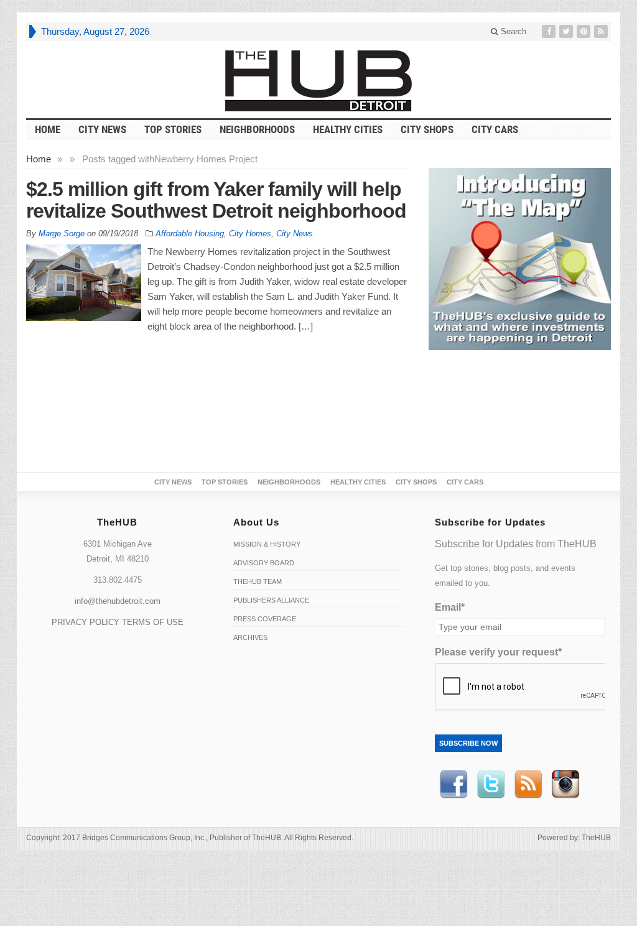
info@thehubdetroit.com (117, 601)
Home (38, 159)
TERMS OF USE (153, 622)
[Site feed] (602, 31)
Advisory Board (263, 563)
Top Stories (173, 129)
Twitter (491, 784)
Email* (450, 607)
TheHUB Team (257, 581)
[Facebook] (550, 31)
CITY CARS (495, 129)
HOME (47, 129)
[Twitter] (567, 31)
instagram (565, 784)
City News (102, 129)
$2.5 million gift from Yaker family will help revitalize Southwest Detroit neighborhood (216, 200)
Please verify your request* (498, 652)
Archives (250, 637)
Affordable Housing (190, 233)
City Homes (250, 233)
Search (512, 31)
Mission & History (266, 544)
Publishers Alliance (271, 600)
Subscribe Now (468, 743)
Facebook (453, 784)
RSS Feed (528, 784)
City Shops (427, 129)
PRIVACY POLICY (85, 622)
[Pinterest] (584, 31)
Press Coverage (264, 619)
